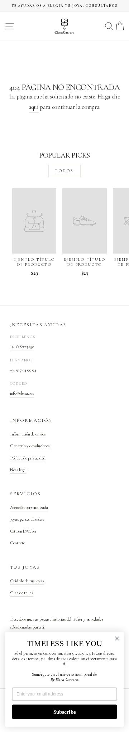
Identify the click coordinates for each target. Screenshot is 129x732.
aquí (34, 107)
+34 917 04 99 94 (23, 370)
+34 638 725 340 (22, 347)
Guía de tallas (21, 593)
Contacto (17, 543)
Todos (64, 170)
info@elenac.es (22, 393)
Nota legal (18, 470)
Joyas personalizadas (27, 519)
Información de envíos (28, 434)
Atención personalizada (29, 507)
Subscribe (64, 711)
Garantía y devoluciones (30, 446)
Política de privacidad (28, 458)
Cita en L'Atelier (23, 531)
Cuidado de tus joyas (27, 581)
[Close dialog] (117, 638)
